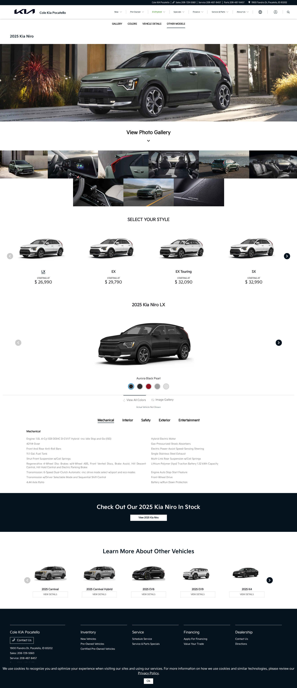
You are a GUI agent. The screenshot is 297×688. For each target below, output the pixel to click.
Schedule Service (142, 638)
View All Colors (136, 400)
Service (138, 632)
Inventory (88, 632)
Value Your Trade (194, 643)
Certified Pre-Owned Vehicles (98, 648)
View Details (50, 594)
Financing (191, 632)
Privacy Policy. (148, 673)
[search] (288, 12)
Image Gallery (164, 399)
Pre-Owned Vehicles (92, 643)
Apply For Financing (195, 638)
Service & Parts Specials (146, 643)
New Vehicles (88, 638)
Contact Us (23, 640)
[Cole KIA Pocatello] (39, 12)
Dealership (244, 632)
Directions (241, 643)
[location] (249, 2)
